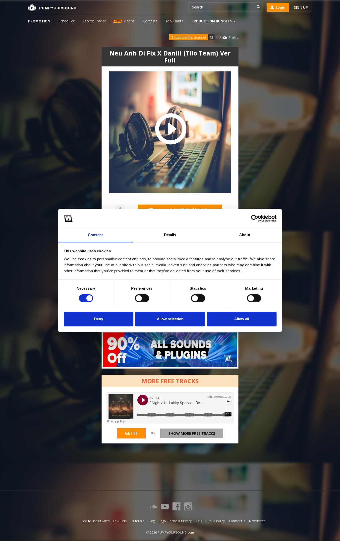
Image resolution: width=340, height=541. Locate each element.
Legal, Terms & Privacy (175, 521)
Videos (124, 21)
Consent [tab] (95, 235)
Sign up (301, 7)
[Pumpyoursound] (52, 7)
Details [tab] (170, 235)
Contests (150, 21)
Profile (233, 37)
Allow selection (170, 319)
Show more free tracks (192, 433)
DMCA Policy (215, 521)
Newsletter (257, 521)
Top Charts (174, 21)
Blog (151, 521)
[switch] (142, 298)
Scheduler (66, 21)
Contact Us (237, 521)
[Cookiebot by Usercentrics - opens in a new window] (255, 218)
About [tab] (244, 235)
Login (279, 7)
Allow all (241, 319)
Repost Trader (94, 21)
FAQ (199, 521)
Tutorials (137, 521)
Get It (131, 433)
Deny (98, 319)
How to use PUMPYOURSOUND (104, 521)
